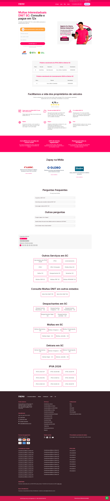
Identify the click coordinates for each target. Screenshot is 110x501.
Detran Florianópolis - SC (69, 350)
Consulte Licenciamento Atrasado (51, 414)
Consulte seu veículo (48, 403)
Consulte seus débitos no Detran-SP (51, 452)
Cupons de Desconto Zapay (75, 414)
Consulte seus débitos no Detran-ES (51, 460)
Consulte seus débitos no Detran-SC (25, 456)
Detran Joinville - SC (62, 357)
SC (55, 396)
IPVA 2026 (72, 410)
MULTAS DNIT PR (47, 294)
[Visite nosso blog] (44, 437)
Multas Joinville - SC (62, 336)
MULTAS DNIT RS (62, 294)
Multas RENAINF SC (69, 279)
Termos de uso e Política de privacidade (35, 46)
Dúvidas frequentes (24, 421)
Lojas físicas (22, 417)
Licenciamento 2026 (48, 418)
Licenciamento (69, 261)
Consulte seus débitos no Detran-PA (25, 470)
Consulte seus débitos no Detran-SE (51, 474)
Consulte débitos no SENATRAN (50, 408)
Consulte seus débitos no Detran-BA (51, 458)
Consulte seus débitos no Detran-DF (25, 450)
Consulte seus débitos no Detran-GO (25, 466)
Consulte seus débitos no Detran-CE (25, 460)
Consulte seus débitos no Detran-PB (51, 470)
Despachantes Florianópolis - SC (69, 308)
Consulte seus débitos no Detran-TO (25, 476)
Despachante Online (48, 422)
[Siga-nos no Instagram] (50, 437)
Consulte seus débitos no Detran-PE (25, 458)
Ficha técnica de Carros (49, 428)
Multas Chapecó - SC (55, 330)
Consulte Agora (32, 43)
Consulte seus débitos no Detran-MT (26, 468)
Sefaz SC (40, 273)
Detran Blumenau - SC (40, 350)
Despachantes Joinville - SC (62, 315)
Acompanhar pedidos (76, 4)
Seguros (45, 430)
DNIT (51, 396)
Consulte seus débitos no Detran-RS (51, 454)
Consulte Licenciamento (49, 412)
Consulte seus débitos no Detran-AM (51, 462)
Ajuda (68, 4)
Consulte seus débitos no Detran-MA (51, 466)
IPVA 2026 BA (69, 378)
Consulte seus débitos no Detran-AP (25, 462)
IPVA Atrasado (73, 412)
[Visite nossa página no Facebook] (47, 437)
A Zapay (57, 4)
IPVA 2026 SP (40, 371)
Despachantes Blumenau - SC (40, 308)
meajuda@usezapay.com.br (25, 423)
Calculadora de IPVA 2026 (40, 260)
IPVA (55, 261)
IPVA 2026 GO (40, 384)
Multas (39, 396)
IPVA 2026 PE (69, 384)
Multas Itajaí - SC (47, 336)
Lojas (61, 4)
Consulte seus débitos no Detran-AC (25, 464)
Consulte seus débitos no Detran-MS (51, 468)
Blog (65, 4)
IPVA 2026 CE (55, 384)
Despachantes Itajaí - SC (47, 315)
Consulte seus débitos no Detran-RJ (51, 450)
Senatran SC (70, 273)
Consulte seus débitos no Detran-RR (25, 474)
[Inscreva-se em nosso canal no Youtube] (53, 437)
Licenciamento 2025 (48, 416)
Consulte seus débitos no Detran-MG (26, 452)
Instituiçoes (45, 396)
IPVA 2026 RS (40, 378)
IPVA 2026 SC (73, 461)
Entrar (86, 4)
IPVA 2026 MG (55, 371)
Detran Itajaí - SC (47, 357)
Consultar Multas (47, 420)
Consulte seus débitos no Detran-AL (51, 464)
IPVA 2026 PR (69, 371)
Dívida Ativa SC (69, 267)
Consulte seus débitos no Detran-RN (51, 456)
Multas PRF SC (55, 279)
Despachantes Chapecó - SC (55, 308)
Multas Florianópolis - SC (69, 329)
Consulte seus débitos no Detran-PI (25, 472)
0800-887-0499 (23, 419)
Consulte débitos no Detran (49, 405)
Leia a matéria (28, 173)
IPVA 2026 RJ (55, 378)
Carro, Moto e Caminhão (24, 240)
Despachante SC (55, 273)
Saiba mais (59, 483)
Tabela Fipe (46, 426)
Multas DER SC (40, 279)
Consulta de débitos (31, 396)
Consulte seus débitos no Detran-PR (25, 454)
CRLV (40, 267)
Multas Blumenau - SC (40, 329)
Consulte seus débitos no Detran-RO (51, 472)
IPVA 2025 (72, 408)
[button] (55, 197)
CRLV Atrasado (55, 267)
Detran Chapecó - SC (55, 351)
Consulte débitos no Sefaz (49, 410)
